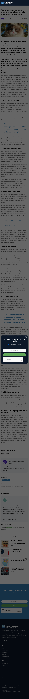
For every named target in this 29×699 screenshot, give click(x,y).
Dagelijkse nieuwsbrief (15, 344)
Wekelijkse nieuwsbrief (15, 346)
